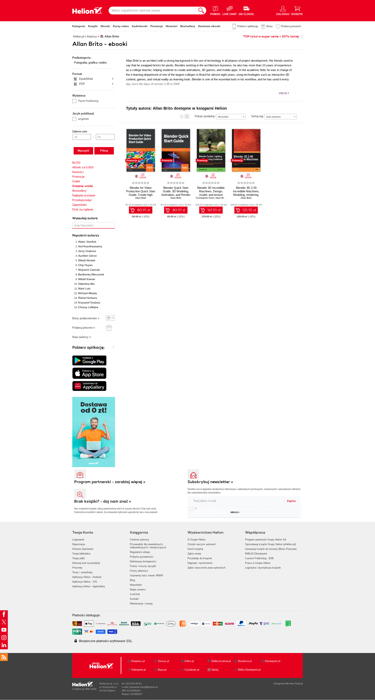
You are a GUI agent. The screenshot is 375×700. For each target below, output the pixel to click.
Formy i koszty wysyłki (143, 566)
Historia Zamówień (82, 548)
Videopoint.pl (138, 669)
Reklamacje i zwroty (141, 603)
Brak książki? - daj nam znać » (102, 501)
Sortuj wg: (257, 116)
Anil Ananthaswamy (90, 246)
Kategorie (78, 26)
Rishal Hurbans (87, 297)
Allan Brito (140, 198)
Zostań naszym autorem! (202, 544)
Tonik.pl (299, 683)
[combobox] (231, 116)
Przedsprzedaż (82, 200)
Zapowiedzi (79, 204)
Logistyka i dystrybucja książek (263, 567)
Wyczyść (83, 150)
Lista (181, 116)
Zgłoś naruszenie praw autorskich (206, 567)
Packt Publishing (88, 100)
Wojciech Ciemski (89, 269)
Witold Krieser (86, 279)
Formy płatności (139, 570)
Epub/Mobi (96, 78)
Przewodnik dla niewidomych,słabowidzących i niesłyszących (148, 546)
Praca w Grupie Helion (257, 563)
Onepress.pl (138, 661)
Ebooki (105, 26)
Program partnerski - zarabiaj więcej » (110, 481)
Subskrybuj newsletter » (210, 481)
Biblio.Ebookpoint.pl (249, 669)
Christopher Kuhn (205, 198)
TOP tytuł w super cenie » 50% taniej (271, 36)
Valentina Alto (86, 283)
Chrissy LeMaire (88, 307)
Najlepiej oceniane (83, 195)
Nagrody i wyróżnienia (200, 563)
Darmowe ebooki (209, 26)
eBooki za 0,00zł (82, 167)
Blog (132, 580)
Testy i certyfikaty (82, 572)
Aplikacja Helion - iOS (84, 581)
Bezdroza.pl (245, 661)
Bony (269, 26)
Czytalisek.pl (192, 669)
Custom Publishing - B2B (259, 558)
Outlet (76, 181)
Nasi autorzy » (81, 337)
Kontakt (134, 598)
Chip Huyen (85, 265)
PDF (96, 83)
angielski (83, 118)
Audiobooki (139, 26)
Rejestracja (78, 544)
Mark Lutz (84, 288)
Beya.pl (162, 669)
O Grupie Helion (196, 539)
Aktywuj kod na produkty (86, 563)
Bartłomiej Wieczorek (91, 274)
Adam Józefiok (87, 241)
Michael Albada (87, 293)
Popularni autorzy (85, 235)
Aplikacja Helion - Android (86, 577)
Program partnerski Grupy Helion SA (265, 539)
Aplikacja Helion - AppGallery (88, 586)
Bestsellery (187, 26)
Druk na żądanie (82, 209)
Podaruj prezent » (83, 327)
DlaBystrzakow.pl (221, 661)
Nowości (171, 26)
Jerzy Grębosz (87, 251)
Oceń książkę (195, 548)
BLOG (76, 162)
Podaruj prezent (291, 26)
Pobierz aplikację (247, 26)
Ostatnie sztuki (82, 186)
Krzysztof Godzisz (89, 302)
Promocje (156, 26)
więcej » (234, 512)
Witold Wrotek (86, 260)
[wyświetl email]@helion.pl (144, 687)
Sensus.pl (163, 661)
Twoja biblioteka (81, 553)
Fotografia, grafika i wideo (90, 62)
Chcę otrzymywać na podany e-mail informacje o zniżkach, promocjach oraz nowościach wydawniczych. (233, 510)
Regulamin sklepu (140, 552)
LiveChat (135, 594)
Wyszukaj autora (85, 218)
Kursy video (121, 26)
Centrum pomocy (139, 539)
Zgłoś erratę (194, 553)
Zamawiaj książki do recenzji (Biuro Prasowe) (270, 548)
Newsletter (136, 584)
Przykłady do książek (200, 558)
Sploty (215, 669)
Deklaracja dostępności (143, 561)
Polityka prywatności (141, 556)
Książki (93, 26)
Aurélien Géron (87, 255)
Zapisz (291, 500)
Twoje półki (78, 558)
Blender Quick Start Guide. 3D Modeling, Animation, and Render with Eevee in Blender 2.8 (175, 194)
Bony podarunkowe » (85, 318)
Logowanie (78, 539)
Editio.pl (189, 661)
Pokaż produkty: (205, 116)
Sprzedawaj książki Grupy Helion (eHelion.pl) (270, 544)
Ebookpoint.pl (272, 661)
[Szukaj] (201, 10)
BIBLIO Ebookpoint (256, 553)
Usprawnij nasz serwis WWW (146, 575)
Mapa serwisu (138, 589)
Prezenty (77, 567)
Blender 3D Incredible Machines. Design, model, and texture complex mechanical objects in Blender (211, 194)
